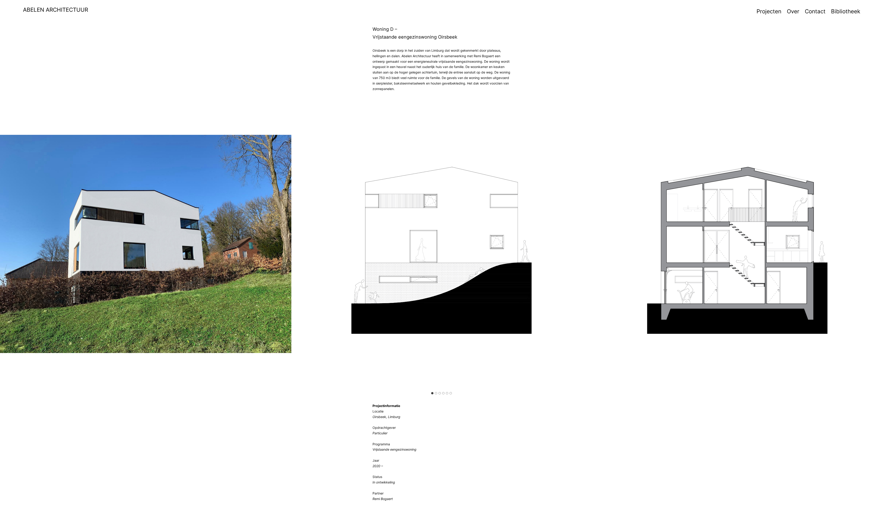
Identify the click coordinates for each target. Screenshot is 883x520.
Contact (815, 11)
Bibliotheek (845, 11)
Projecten (769, 11)
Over (793, 11)
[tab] (432, 393)
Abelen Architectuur (55, 9)
